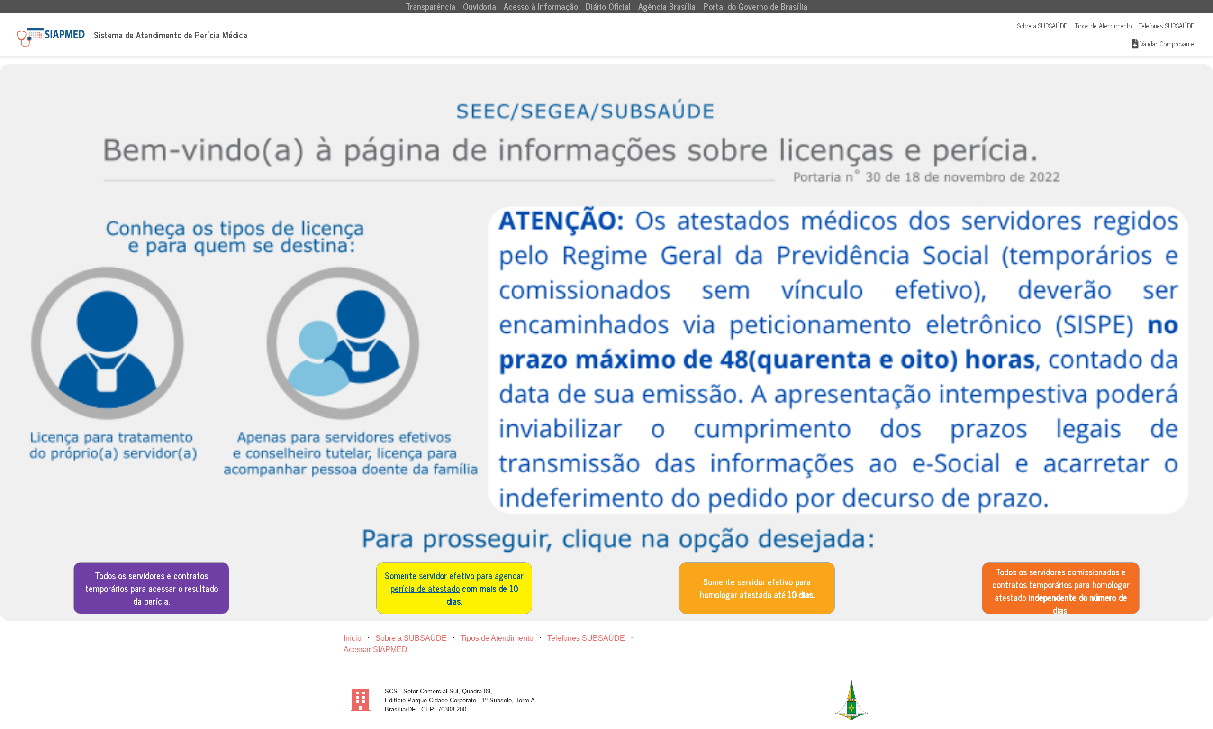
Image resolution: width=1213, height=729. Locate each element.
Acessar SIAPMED (375, 650)
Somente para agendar (454, 588)
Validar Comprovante (1166, 43)
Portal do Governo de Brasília (755, 6)
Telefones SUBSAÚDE (1166, 25)
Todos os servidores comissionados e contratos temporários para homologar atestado (1061, 589)
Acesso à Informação (541, 6)
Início (353, 638)
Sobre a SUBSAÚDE (1042, 25)
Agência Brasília (667, 6)
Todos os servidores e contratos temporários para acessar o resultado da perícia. (151, 588)
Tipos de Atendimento (1103, 25)
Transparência (432, 6)
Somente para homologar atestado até (757, 587)
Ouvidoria (479, 6)
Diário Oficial (608, 6)
